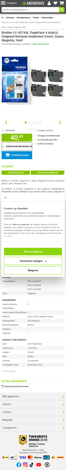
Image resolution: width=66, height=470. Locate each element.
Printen (36, 18)
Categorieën (9, 427)
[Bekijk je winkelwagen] (61, 3)
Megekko (7, 420)
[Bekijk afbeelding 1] (29, 123)
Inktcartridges (47, 18)
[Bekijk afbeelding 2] (33, 123)
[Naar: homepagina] (2, 18)
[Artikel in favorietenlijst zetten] (30, 130)
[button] (11, 3)
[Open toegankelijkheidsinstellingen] (47, 464)
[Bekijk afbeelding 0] (26, 123)
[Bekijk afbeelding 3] (37, 123)
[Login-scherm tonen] (49, 3)
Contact (6, 412)
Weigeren (33, 270)
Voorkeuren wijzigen (31, 261)
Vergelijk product (45, 130)
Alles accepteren (33, 251)
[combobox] (30, 9)
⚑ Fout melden (9, 371)
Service (6, 404)
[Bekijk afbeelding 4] (40, 123)
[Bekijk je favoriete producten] (55, 3)
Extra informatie (47, 172)
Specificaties (16, 172)
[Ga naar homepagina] (33, 3)
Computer (10, 18)
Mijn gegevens (10, 396)
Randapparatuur (23, 18)
